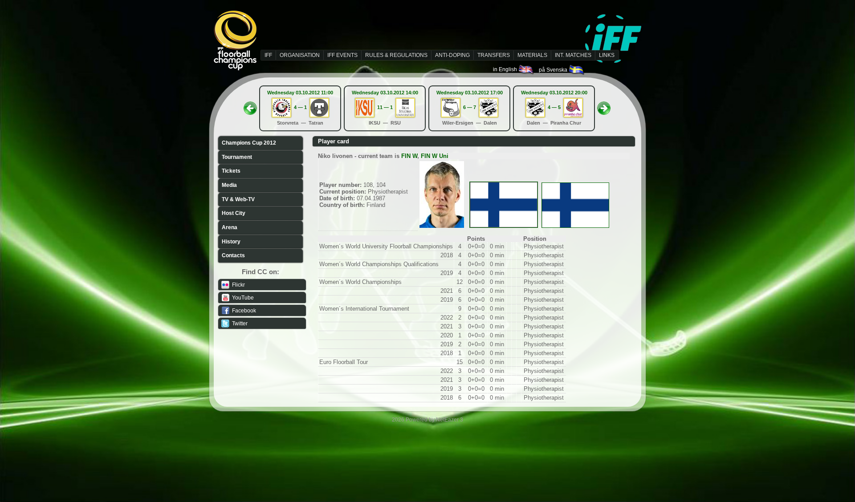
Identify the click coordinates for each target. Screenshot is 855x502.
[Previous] (250, 105)
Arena (229, 227)
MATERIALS (532, 55)
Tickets (231, 171)
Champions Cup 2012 (249, 143)
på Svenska (554, 70)
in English (505, 69)
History (231, 242)
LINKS (607, 55)
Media (229, 185)
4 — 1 (300, 107)
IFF (268, 55)
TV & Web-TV (238, 199)
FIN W (409, 156)
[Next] (603, 105)
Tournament (237, 157)
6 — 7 (469, 107)
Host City (233, 213)
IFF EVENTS (342, 55)
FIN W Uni (434, 156)
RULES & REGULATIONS (396, 55)
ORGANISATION (300, 55)
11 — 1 (385, 107)
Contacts (233, 255)
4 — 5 (554, 107)
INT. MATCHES (573, 55)
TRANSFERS (493, 55)
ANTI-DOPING (452, 55)
